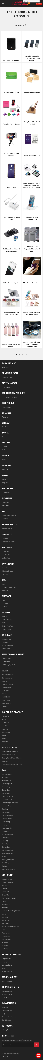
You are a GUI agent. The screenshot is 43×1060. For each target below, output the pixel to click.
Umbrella (5, 539)
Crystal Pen (6, 895)
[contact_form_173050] (38, 1055)
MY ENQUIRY (39, 3)
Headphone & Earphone (10, 752)
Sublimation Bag (8, 850)
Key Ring (5, 908)
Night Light (6, 697)
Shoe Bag (5, 844)
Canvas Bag (6, 787)
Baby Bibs (5, 367)
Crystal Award (6, 387)
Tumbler (5, 590)
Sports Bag (6, 847)
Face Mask (5, 552)
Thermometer (7, 529)
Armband (5, 777)
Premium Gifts (7, 994)
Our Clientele (6, 1020)
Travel (4, 856)
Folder (4, 901)
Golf (3, 584)
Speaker (5, 427)
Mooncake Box (7, 981)
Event (4, 480)
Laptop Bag (6, 812)
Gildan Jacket (6, 623)
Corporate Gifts (7, 991)
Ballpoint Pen (7, 879)
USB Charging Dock (8, 665)
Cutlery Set (6, 716)
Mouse (4, 694)
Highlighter (6, 904)
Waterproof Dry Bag (9, 869)
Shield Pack (6, 649)
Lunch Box (5, 726)
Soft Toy (5, 519)
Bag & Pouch (6, 780)
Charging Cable (7, 377)
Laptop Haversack (8, 815)
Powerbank (6, 568)
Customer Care (7, 1010)
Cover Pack (5, 642)
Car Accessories (7, 678)
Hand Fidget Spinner (9, 516)
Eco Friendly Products (9, 397)
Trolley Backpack (8, 860)
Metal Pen (5, 923)
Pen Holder (6, 933)
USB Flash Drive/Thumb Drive (12, 764)
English (28, 1)
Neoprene (5, 831)
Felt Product (6, 407)
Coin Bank (5, 502)
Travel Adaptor (7, 971)
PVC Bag (5, 841)
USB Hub (5, 706)
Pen (3, 930)
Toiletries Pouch (7, 853)
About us (5, 1007)
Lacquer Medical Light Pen (11, 911)
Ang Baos (5, 483)
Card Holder (6, 892)
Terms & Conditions (9, 1017)
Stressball (5, 946)
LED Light (5, 691)
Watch (4, 460)
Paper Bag (5, 837)
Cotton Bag (6, 793)
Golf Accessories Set (9, 587)
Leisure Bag (6, 822)
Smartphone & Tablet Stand (11, 758)
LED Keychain (6, 687)
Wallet (4, 866)
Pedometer (6, 700)
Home (4, 719)
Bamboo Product (8, 882)
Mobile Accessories (8, 755)
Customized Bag (7, 796)
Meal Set (5, 729)
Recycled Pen (6, 939)
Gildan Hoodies (7, 620)
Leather (4, 447)
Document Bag (7, 799)
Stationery (5, 450)
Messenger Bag (7, 828)
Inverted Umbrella (8, 542)
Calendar (5, 889)
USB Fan (5, 607)
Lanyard (4, 914)
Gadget (4, 681)
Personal (5, 417)
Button (4, 885)
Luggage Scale (7, 965)
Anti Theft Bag (7, 774)
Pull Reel (5, 949)
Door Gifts (5, 997)
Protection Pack (7, 645)
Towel (4, 437)
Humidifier (5, 723)
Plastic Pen (6, 936)
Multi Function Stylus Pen (11, 927)
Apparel (4, 617)
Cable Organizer (7, 784)
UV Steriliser (6, 558)
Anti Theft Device (8, 675)
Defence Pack (6, 639)
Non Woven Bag (7, 834)
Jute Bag (5, 809)
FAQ (3, 1014)
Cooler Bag (6, 790)
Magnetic (5, 917)
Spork (4, 735)
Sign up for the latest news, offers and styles (17, 1040)
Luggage (5, 825)
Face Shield (6, 493)
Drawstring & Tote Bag (10, 803)
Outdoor (5, 603)
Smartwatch (6, 703)
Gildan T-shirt (7, 629)
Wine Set (5, 470)
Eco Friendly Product (9, 898)
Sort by (21, 21)
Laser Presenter (7, 684)
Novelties (5, 506)
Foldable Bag (6, 806)
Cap (3, 600)
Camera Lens (6, 658)
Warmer (5, 742)
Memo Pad (5, 920)
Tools (4, 738)
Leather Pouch (7, 818)
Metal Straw (6, 732)
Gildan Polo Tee (7, 626)
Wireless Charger (8, 571)
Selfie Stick (6, 662)
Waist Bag (5, 863)
